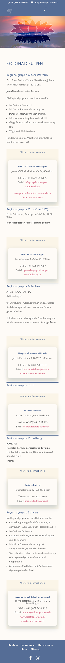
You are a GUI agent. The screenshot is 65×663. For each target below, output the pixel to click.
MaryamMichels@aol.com (36, 369)
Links (24, 649)
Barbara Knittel (32, 484)
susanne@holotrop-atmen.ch (36, 612)
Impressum (28, 644)
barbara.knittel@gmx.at (36, 500)
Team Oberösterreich (32, 197)
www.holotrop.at (32, 274)
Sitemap (35, 649)
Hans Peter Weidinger (32, 254)
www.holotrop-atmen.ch (32, 616)
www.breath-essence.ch (32, 621)
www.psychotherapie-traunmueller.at (32, 193)
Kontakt (13, 644)
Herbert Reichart (32, 410)
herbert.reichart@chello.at (36, 426)
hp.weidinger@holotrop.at (36, 270)
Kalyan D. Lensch (41, 596)
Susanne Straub (23, 596)
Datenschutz (45, 644)
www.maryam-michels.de (32, 373)
